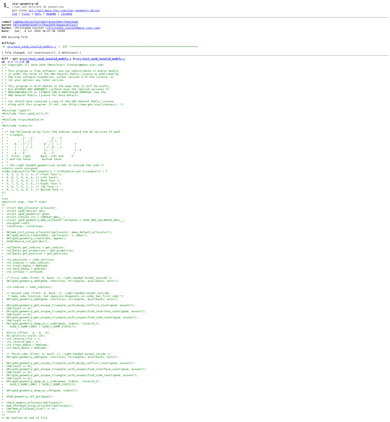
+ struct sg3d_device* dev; (24, 210)
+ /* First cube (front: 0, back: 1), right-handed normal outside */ (57, 277)
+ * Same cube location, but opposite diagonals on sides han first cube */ (63, 296)
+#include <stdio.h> (17, 125)
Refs (38, 13)
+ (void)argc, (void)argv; (23, 226)
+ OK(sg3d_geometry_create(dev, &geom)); (34, 238)
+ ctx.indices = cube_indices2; (27, 287)
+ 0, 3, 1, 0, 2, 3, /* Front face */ (32, 174)
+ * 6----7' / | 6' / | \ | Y (39, 143)
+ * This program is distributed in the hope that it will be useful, (56, 86)
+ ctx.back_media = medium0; (24, 347)
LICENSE (66, 13)
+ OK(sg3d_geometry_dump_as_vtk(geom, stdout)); (40, 390)
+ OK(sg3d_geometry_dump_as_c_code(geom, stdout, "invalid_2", (51, 381)
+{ (3, 204)
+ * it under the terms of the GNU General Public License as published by (60, 73)
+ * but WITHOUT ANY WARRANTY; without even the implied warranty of (55, 89)
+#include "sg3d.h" (16, 110)
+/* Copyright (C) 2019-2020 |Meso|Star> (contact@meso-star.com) (53, 64)
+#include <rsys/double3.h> (23, 119)
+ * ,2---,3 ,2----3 (32, 137)
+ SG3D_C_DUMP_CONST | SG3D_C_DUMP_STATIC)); (39, 326)
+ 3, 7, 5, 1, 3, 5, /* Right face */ (32, 183)
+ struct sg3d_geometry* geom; (26, 213)
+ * (4, 67)
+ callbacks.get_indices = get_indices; (33, 247)
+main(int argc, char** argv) (24, 201)
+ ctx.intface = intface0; (23, 271)
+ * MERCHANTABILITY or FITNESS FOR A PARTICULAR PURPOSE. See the (54, 92)
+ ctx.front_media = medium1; (25, 344)
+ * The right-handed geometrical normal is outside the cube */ (53, 165)
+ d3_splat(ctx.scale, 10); (24, 335)
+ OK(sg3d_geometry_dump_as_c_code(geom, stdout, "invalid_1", (51, 323)
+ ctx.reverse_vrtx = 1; (21, 338)
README (51, 13)
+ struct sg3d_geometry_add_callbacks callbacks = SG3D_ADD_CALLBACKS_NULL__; (63, 220)
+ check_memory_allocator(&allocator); (32, 402)
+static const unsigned (19, 168)
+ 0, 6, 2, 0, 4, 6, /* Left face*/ (30, 177)
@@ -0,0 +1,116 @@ (15, 61)
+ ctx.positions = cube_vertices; (28, 259)
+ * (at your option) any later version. (33, 80)
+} (3, 414)
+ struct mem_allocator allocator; (29, 207)
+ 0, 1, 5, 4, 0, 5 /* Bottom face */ (32, 189)
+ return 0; (11, 411)
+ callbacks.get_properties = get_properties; (38, 250)
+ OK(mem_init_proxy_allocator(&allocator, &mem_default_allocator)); (57, 232)
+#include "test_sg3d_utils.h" (25, 113)
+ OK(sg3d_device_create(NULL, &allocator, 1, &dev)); (45, 235)
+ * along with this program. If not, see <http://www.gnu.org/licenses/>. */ (63, 104)
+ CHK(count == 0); (17, 308)
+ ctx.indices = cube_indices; (26, 262)
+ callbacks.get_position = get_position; (35, 253)
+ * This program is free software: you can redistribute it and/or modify (60, 70)
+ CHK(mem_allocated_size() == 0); (29, 408)
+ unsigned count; (16, 223)
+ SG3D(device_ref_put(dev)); (25, 241)
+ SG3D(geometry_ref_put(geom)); (28, 396)
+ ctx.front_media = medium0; (25, 265)
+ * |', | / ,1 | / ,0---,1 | (39, 147)
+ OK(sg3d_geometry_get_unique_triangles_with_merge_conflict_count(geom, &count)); (68, 305)
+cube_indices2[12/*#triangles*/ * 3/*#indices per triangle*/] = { (54, 171)
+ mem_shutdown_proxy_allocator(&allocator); (37, 405)
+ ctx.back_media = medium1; (24, 268)
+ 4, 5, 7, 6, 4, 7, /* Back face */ (31, 180)
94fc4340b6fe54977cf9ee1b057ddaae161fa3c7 (45, 24)
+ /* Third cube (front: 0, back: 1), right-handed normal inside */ (56, 353)
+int (5, 198)
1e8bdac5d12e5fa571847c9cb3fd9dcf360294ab (45, 21)
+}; (4, 192)
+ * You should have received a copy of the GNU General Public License (58, 101)
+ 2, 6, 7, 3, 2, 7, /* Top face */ (30, 186)
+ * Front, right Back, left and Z (37, 156)
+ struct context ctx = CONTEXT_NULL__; (33, 217)
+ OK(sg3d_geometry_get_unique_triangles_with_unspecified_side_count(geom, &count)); (70, 317)
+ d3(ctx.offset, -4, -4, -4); (26, 332)
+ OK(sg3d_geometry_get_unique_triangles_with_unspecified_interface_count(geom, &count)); (74, 311)
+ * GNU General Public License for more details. (41, 95)
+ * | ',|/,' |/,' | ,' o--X (41, 150)
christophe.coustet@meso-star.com (73, 27)
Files (26, 13)
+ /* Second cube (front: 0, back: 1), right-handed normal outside (55, 293)
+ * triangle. (13, 134)
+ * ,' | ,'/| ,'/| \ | (32, 140)
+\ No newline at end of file (24, 417)
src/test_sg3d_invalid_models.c (31, 46)
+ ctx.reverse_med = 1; (20, 341)
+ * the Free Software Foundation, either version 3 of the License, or (58, 77)
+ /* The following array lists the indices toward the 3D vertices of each (61, 131)
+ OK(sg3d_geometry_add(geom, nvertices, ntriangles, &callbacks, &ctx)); (60, 280)
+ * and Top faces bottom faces (32, 159)
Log (14, 13)
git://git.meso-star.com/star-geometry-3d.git (64, 10)
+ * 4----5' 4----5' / (38, 153)
